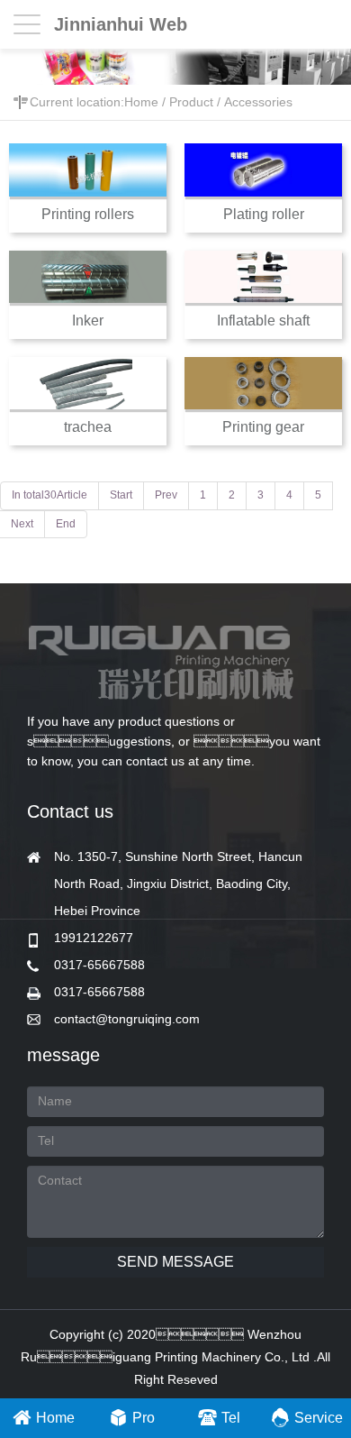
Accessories (258, 102)
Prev (166, 495)
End (66, 523)
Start (121, 495)
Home (141, 102)
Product (191, 102)
